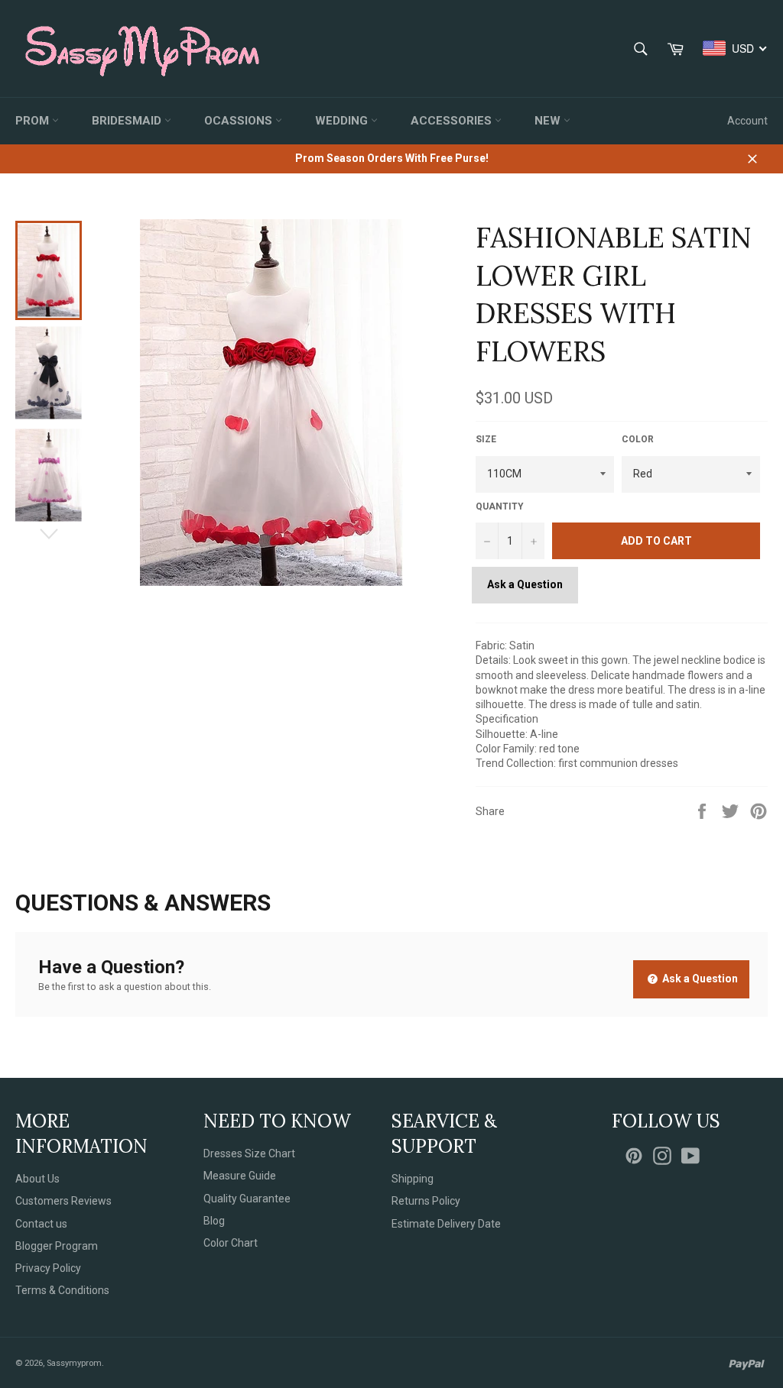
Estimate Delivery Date (446, 1224)
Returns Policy (426, 1201)
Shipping (413, 1179)
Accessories (453, 121)
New (549, 121)
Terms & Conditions (62, 1290)
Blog (214, 1221)
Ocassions (239, 121)
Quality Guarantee (247, 1198)
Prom (33, 121)
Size (486, 439)
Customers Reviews (63, 1201)
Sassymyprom (74, 1363)
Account (747, 121)
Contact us (41, 1224)
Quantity (500, 506)
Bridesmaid (128, 121)
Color (638, 439)
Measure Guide (239, 1176)
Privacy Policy (48, 1268)
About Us (37, 1179)
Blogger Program (56, 1246)
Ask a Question (525, 584)
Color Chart (230, 1243)
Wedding (343, 121)
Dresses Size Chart (249, 1153)
